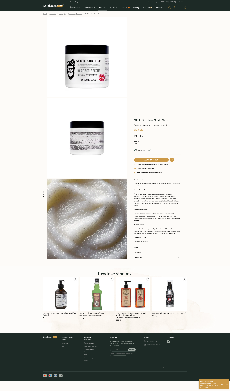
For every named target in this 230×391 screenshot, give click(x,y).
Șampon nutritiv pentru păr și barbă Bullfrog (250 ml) (59, 314)
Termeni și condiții (89, 349)
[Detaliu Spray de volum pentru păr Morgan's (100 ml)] (169, 294)
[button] (172, 160)
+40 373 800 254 (152, 341)
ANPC (86, 360)
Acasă (45, 14)
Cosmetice (53, 14)
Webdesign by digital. (180, 367)
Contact (150, 2)
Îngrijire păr (62, 14)
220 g (136, 143)
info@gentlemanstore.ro (153, 345)
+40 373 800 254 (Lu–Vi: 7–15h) (167, 2)
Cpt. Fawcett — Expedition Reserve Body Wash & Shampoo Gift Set (131, 314)
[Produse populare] (180, 7)
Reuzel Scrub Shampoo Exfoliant (92, 313)
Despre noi (78, 2)
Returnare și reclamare (90, 346)
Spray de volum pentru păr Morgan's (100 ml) (169, 313)
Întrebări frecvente (89, 343)
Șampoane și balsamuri (75, 14)
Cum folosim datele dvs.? (120, 355)
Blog (71, 2)
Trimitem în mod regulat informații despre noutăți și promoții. (121, 354)
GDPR (86, 355)
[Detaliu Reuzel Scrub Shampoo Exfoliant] (97, 294)
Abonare (131, 349)
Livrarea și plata (88, 352)
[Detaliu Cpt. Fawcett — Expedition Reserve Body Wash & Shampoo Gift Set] (133, 294)
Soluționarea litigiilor (89, 358)
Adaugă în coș (151, 160)
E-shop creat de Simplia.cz (167, 367)
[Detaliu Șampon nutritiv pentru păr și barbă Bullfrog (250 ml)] (60, 294)
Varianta (136, 141)
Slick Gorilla (138, 130)
